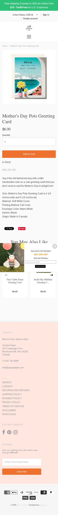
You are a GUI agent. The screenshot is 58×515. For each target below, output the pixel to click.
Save (23, 228)
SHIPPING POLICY (12, 394)
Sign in (46, 14)
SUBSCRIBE (40, 266)
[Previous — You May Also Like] (6, 275)
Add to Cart (29, 154)
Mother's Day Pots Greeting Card (24, 46)
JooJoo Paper (22, 504)
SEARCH (7, 382)
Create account (30, 18)
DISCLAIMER (9, 410)
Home (4, 46)
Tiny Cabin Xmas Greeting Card (15, 281)
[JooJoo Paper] (29, 29)
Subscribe (22, 471)
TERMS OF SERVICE (13, 406)
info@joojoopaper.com (13, 367)
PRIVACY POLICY (11, 402)
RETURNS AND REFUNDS (16, 390)
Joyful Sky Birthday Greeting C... (43, 281)
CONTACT (7, 386)
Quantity (6, 135)
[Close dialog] (54, 246)
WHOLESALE (9, 414)
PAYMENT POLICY (12, 398)
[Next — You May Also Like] (51, 275)
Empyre (43, 504)
